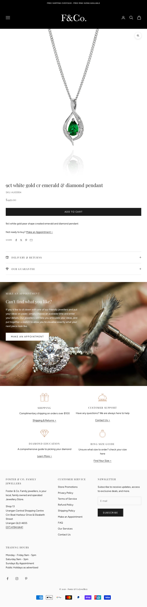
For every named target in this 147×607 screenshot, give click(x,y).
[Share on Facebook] (16, 240)
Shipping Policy (66, 510)
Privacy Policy (65, 492)
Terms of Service (67, 498)
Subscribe (110, 512)
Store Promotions (68, 486)
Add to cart (74, 211)
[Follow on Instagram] (17, 578)
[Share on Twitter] (21, 240)
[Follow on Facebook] (7, 578)
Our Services (65, 528)
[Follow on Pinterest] (26, 578)
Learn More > (44, 456)
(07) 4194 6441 (14, 527)
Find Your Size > (103, 460)
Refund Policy (65, 504)
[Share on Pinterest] (26, 240)
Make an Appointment (27, 336)
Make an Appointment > (39, 232)
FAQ (60, 522)
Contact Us (64, 534)
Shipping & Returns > (44, 420)
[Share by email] (31, 240)
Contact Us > (102, 420)
